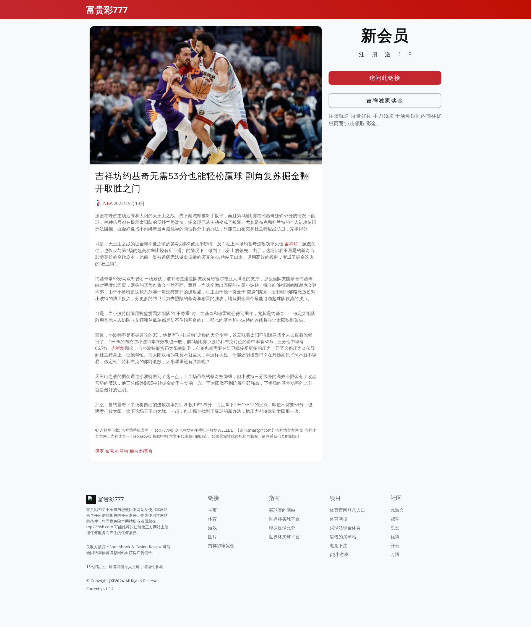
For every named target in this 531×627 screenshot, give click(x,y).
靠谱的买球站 (343, 537)
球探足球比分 (282, 528)
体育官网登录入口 (347, 510)
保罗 (99, 451)
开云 (395, 545)
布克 (109, 451)
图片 (212, 537)
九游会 (397, 510)
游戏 (212, 528)
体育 (212, 519)
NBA (108, 203)
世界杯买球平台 (284, 519)
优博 (395, 537)
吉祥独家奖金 (385, 100)
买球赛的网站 (282, 510)
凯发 (395, 528)
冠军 (395, 519)
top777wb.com (99, 526)
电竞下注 (338, 545)
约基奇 (146, 451)
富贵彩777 (107, 9)
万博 (395, 554)
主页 (212, 510)
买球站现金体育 (345, 528)
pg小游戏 (339, 554)
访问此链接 (385, 78)
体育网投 (338, 519)
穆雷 (133, 451)
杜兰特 (121, 451)
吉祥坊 (291, 244)
